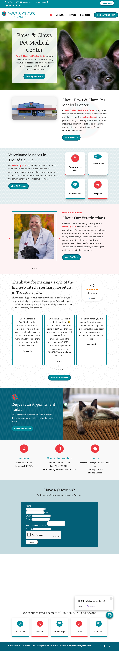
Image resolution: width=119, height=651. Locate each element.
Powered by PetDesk (50, 646)
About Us (60, 15)
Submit (32, 542)
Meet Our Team (71, 257)
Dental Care (98, 163)
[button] (109, 615)
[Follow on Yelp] (105, 646)
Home (52, 15)
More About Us (71, 137)
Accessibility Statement (81, 646)
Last (46, 512)
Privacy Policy (65, 646)
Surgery (98, 193)
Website (29, 529)
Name (29, 505)
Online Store (107, 3)
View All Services (18, 186)
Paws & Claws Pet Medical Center (31, 56)
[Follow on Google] (109, 646)
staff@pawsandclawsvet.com (62, 469)
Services (72, 15)
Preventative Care (75, 168)
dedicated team (89, 117)
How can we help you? (36, 525)
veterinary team (19, 165)
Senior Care (75, 193)
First (46, 509)
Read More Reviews (59, 377)
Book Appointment (106, 15)
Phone (28, 519)
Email (29, 515)
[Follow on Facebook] (100, 646)
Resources (85, 15)
